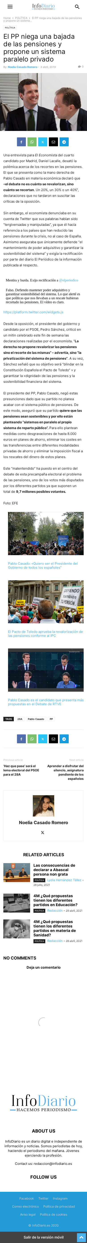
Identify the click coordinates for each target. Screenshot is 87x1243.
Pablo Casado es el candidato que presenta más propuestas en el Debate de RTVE (46, 702)
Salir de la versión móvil (44, 1237)
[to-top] (81, 1235)
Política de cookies (53, 1214)
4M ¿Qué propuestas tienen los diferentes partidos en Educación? (55, 900)
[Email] (53, 141)
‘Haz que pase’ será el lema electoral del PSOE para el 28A (21, 770)
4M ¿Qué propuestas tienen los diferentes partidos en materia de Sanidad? (54, 928)
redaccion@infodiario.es (53, 1163)
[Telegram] (64, 141)
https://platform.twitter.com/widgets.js (33, 312)
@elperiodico (68, 280)
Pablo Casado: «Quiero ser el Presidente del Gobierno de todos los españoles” (43, 565)
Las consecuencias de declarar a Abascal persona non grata (54, 869)
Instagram (60, 1198)
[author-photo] (43, 816)
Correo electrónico (25, 1206)
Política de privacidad (59, 1206)
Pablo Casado (36, 719)
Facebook (26, 1198)
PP (51, 719)
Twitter (43, 1198)
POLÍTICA (21, 18)
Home (7, 18)
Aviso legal (27, 1214)
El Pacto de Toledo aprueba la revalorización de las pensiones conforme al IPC (45, 634)
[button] (10, 6)
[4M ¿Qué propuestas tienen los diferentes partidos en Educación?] (16, 904)
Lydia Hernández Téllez (64, 880)
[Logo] (43, 1117)
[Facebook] (21, 141)
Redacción (55, 910)
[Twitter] (42, 141)
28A (19, 719)
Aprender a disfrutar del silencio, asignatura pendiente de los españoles (65, 772)
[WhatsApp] (32, 141)
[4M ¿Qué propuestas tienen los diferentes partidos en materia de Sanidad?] (16, 929)
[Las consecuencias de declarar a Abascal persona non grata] (16, 873)
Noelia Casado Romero (22, 67)
